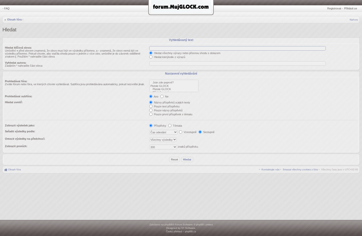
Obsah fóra (14, 19)
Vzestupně (190, 132)
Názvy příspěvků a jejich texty (171, 102)
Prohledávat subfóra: (18, 96)
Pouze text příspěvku (166, 106)
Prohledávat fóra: (16, 81)
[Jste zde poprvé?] (173, 82)
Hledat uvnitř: (14, 102)
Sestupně (208, 132)
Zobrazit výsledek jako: (20, 125)
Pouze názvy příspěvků (167, 110)
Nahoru (354, 19)
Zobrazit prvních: (16, 146)
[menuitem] (300, 169)
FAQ (7, 8)
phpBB (168, 224)
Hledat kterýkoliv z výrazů (169, 57)
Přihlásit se (350, 8)
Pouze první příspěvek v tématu (172, 114)
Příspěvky (159, 125)
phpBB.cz (190, 231)
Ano (155, 96)
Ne (166, 96)
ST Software (188, 228)
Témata (177, 125)
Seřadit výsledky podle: (20, 131)
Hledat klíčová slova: (18, 47)
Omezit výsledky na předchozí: (25, 138)
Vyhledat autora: (15, 62)
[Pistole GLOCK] (173, 86)
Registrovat (334, 8)
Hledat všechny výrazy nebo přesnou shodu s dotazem (186, 53)
